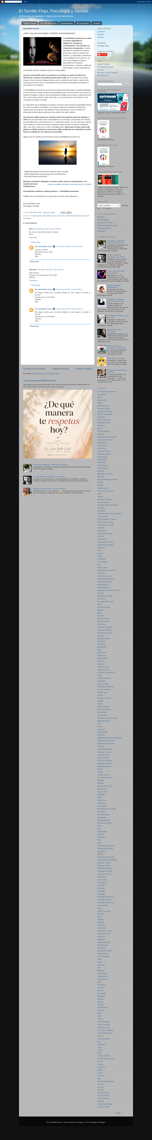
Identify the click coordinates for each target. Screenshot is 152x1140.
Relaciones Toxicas (104, 931)
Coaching (100, 508)
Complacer (101, 511)
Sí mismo (100, 988)
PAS (98, 840)
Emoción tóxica (103, 621)
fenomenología (103, 684)
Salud (99, 959)
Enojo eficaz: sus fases (115, 358)
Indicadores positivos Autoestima (109, 738)
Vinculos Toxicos (103, 1093)
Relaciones (101, 928)
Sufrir (99, 1016)
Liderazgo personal (104, 763)
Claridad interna (103, 502)
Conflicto (100, 528)
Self (98, 968)
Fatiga (99, 675)
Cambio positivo (103, 488)
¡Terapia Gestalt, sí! (104, 228)
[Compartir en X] (66, 212)
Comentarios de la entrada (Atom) (46, 374)
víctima (100, 1073)
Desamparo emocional (105, 579)
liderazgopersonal (104, 766)
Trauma (100, 1061)
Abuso (99, 397)
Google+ (118, 1113)
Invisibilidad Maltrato (105, 749)
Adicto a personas (104, 420)
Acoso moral (102, 400)
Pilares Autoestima (104, 868)
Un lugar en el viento (105, 223)
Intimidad (100, 746)
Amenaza (100, 434)
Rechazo (100, 914)
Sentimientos (102, 979)
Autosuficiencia (103, 468)
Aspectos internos (104, 451)
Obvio (99, 826)
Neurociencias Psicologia (106, 809)
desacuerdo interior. (104, 576)
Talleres (100, 1019)
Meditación (101, 794)
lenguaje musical (103, 755)
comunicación (102, 516)
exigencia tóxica (103, 670)
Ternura (100, 1036)
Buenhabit (101, 231)
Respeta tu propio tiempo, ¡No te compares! (49, 489)
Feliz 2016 (101, 681)
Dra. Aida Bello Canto (48, 23)
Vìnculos (100, 1090)
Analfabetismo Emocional (106, 437)
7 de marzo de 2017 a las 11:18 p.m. (69, 289)
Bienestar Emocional (105, 474)
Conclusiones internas (105, 525)
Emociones (61, 216)
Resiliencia (101, 948)
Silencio (100, 990)
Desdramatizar (102, 584)
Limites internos (103, 775)
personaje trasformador (106, 857)
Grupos (100, 704)
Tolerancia (101, 1044)
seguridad (101, 965)
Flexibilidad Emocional (74, 216)
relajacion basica (103, 942)
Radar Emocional (103, 911)
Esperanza (101, 655)
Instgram (100, 34)
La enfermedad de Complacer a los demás (49, 477)
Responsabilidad (103, 956)
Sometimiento (102, 1007)
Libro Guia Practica (104, 760)
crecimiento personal (105, 542)
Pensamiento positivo (105, 848)
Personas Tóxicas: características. (114, 286)
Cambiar (100, 485)
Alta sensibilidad (103, 431)
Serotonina (101, 985)
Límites (100, 772)
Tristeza (100, 1064)
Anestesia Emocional (105, 440)
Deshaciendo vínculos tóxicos (108, 590)
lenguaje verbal (103, 758)
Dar (98, 565)
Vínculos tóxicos (103, 1098)
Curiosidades (102, 562)
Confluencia (101, 531)
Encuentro (101, 641)
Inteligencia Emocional (105, 743)
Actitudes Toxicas (103, 408)
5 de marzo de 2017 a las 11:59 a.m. (47, 229)
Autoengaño (102, 459)
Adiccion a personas (105, 411)
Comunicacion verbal (105, 522)
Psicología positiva (104, 900)
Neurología (101, 817)
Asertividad (101, 448)
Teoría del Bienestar (105, 1033)
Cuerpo (100, 553)
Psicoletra (101, 217)
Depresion (101, 573)
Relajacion (101, 936)
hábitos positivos (103, 707)
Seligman (100, 970)
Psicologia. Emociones (105, 902)
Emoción (100, 616)
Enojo (99, 650)
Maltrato (100, 783)
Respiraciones (102, 954)
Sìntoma (100, 1002)
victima (100, 1070)
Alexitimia (100, 425)
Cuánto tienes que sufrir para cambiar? (116, 272)
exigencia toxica (103, 667)
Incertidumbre (102, 732)
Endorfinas (101, 644)
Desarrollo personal (104, 582)
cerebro (100, 496)
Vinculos (100, 1084)
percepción (101, 851)
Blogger (102, 1122)
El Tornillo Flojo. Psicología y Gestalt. (54, 11)
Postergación (102, 882)
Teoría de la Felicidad (105, 1030)
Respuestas (35, 242)
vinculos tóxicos (103, 1095)
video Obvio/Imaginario (106, 1081)
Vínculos (100, 1087)
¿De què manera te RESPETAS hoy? (39, 381)
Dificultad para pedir (104, 596)
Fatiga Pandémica (104, 678)
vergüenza (101, 1067)
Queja (99, 908)
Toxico (99, 1047)
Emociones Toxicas (104, 630)
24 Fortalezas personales (106, 391)
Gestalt (86, 216)
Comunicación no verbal (106, 519)
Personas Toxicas (104, 863)
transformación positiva (106, 1058)
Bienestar (100, 471)
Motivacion (101, 803)
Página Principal (30, 23)
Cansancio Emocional (105, 491)
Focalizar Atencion (104, 689)
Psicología (27, 218)
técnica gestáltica (103, 1022)
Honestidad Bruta (103, 721)
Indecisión (101, 735)
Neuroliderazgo (103, 814)
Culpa (99, 556)
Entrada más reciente (34, 368)
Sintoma (100, 999)
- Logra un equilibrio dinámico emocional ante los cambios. (69, 184)
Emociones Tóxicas (104, 633)
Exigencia (101, 664)
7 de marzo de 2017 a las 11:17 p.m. (69, 246)
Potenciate (101, 885)
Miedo (99, 797)
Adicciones (101, 417)
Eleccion (100, 610)
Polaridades (101, 877)
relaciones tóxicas (104, 934)
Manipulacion (102, 789)
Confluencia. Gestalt (105, 533)
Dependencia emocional (106, 570)
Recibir (100, 917)
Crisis (99, 550)
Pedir (99, 843)
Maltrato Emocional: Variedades (114, 331)
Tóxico (99, 1050)
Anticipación (101, 443)
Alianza (100, 428)
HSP (99, 724)
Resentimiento (102, 945)
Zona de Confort (103, 1107)
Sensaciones (102, 973)
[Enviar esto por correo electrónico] (61, 212)
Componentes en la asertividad (109, 513)
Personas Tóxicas (104, 866)
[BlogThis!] (64, 212)
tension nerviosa (103, 1027)
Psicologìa (101, 894)
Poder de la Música (104, 874)
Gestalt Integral (67, 23)
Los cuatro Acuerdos (105, 777)
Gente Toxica (102, 692)
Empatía (100, 636)
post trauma (101, 880)
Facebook (101, 31)
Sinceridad (101, 996)
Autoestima (101, 462)
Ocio (99, 829)
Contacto (96, 23)
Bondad (100, 482)
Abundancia (101, 394)
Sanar (99, 962)
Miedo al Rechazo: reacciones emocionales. (116, 347)
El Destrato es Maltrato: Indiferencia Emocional (50, 465)
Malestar (100, 780)
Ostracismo (101, 837)
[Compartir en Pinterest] (70, 212)
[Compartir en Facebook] (68, 212)
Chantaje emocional (104, 499)
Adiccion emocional (104, 414)
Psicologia (101, 888)
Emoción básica (103, 619)
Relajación (101, 939)
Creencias (101, 548)
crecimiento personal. (105, 545)
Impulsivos (101, 729)
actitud (99, 403)
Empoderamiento (103, 638)
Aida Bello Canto (49, 216)
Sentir (99, 982)
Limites (100, 769)
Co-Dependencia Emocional (107, 505)
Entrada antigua (84, 368)
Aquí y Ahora (102, 445)
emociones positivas (105, 627)
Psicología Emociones (105, 897)
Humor (99, 726)
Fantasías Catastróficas (106, 672)
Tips (98, 1042)
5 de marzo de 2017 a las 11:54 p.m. (51, 270)
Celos (99, 494)
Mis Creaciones (83, 23)
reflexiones (101, 925)
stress (99, 1013)
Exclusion (100, 661)
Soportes (100, 1010)
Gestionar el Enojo (104, 698)
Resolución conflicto (104, 951)
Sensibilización (102, 976)
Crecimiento (101, 539)
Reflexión (100, 922)
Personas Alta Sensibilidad (107, 860)
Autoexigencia (102, 465)
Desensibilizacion (103, 587)
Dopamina (101, 599)
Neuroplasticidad (103, 820)
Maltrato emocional (104, 786)
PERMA (100, 854)
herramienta (102, 712)
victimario (100, 1076)
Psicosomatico (102, 905)
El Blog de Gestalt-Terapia (107, 225)
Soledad (100, 1005)
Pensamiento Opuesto (105, 846)
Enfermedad (102, 647)
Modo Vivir (101, 800)
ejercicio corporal (103, 607)
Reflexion (100, 919)
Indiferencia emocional (105, 741)
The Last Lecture (103, 1039)
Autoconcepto (102, 457)
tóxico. (99, 1053)
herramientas (102, 715)
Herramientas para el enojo (107, 718)
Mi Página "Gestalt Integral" (107, 73)
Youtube (100, 37)
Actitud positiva (36, 216)
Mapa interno (102, 792)
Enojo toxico (102, 653)
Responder (33, 237)
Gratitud (100, 701)
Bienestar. (101, 477)
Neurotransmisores (104, 823)
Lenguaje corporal (104, 752)
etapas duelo (102, 658)
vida (98, 1078)
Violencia (100, 1101)
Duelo (99, 604)
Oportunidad (102, 831)
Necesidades (102, 806)
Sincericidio (101, 993)
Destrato (100, 593)
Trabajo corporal (103, 1056)
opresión (100, 834)
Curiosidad (101, 559)
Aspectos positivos (104, 454)
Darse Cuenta (102, 567)
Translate (107, 208)
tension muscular (103, 1024)
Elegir (99, 613)
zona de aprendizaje (105, 1104)
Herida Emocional (104, 709)
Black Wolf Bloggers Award (107, 479)
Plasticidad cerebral (104, 871)
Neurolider (101, 812)
